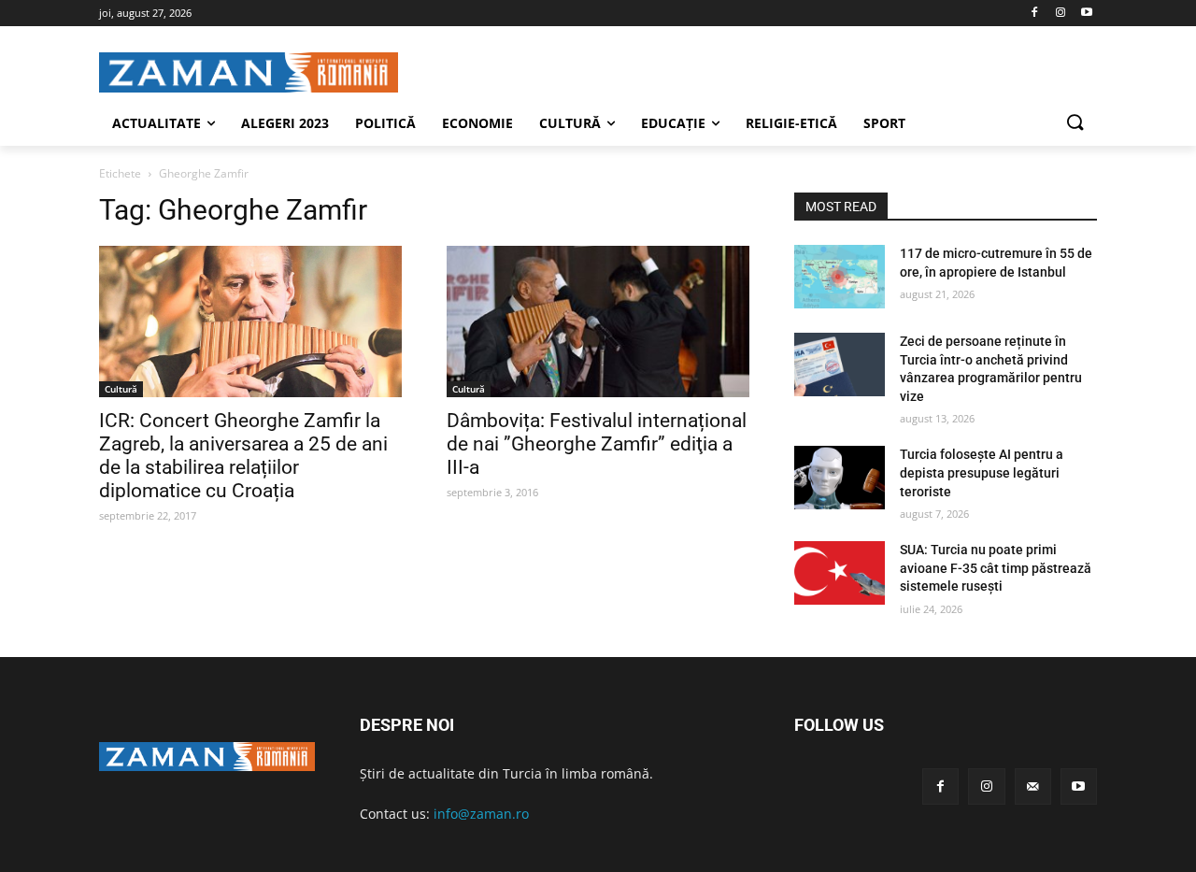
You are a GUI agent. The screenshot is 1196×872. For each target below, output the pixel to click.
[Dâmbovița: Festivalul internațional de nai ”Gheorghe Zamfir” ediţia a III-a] (598, 321)
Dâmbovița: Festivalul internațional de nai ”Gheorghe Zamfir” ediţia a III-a (597, 444)
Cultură (121, 388)
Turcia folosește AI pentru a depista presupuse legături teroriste (981, 472)
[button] (1074, 123)
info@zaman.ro (481, 813)
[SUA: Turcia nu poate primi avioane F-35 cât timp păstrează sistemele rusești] (839, 573)
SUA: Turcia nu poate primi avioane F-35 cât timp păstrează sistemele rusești (995, 567)
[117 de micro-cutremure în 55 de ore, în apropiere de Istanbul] (839, 276)
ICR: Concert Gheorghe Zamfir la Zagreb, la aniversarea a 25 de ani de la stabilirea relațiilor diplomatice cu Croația (243, 455)
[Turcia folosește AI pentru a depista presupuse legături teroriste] (839, 477)
